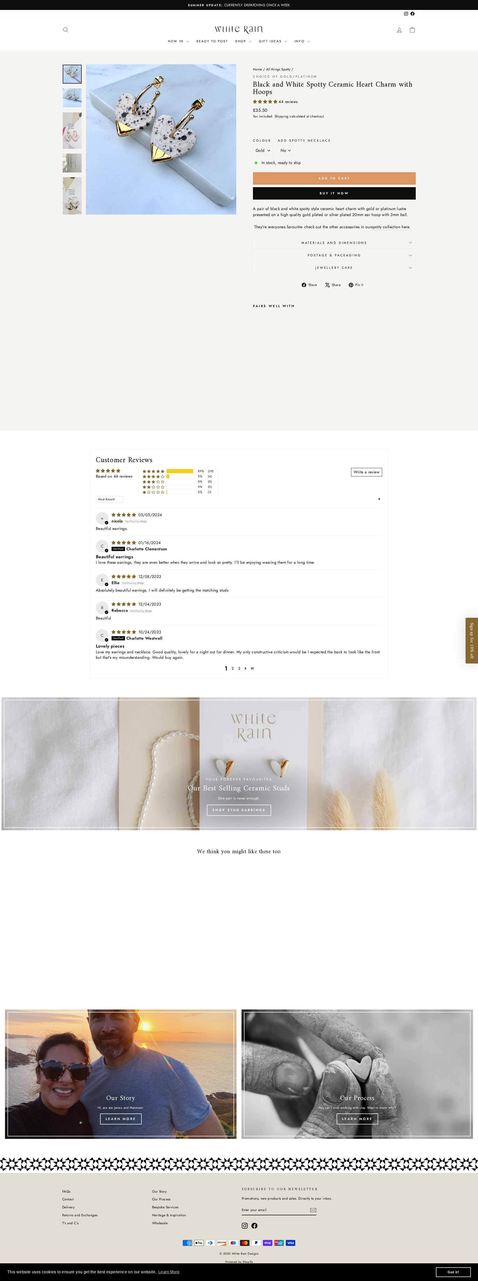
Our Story (159, 1191)
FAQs (66, 1191)
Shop (241, 41)
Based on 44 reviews (114, 476)
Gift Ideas (271, 41)
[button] (266, 102)
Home (257, 69)
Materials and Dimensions (334, 242)
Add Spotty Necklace (304, 140)
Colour (262, 140)
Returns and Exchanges (79, 1215)
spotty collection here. (391, 227)
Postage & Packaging (334, 255)
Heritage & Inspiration (169, 1215)
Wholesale (160, 1223)
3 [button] (239, 668)
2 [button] (233, 668)
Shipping (282, 116)
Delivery (68, 1207)
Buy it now (334, 193)
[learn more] (121, 1074)
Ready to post (212, 41)
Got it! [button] (453, 1272)
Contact (68, 1199)
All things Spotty (278, 69)
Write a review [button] (366, 472)
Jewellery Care (334, 267)
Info (300, 41)
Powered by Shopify (239, 1262)
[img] (124, 515)
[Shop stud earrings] (239, 763)
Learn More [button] (168, 1272)
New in (176, 41)
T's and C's (70, 1223)
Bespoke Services (165, 1207)
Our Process (161, 1199)
